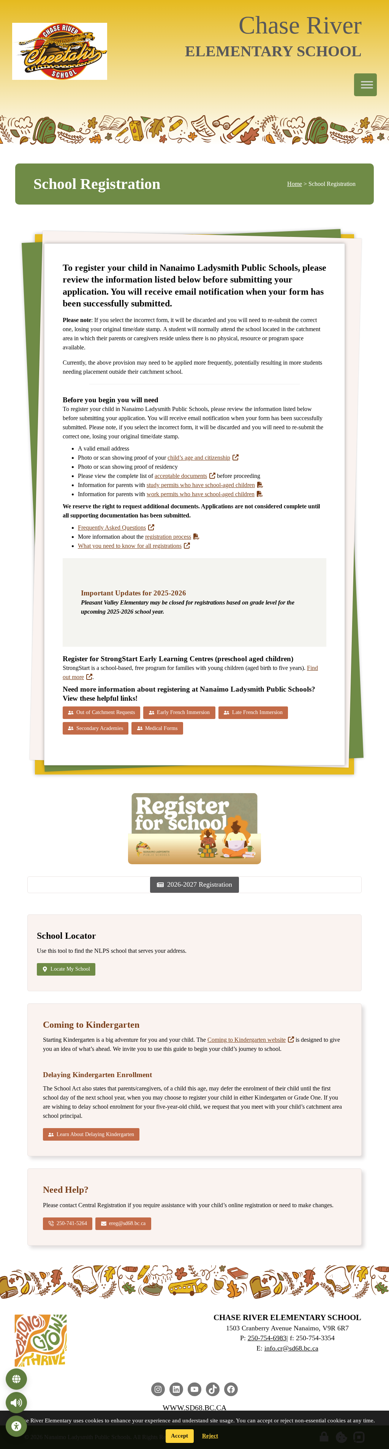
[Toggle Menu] (367, 85)
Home (294, 184)
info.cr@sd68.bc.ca (291, 1348)
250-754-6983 (267, 1338)
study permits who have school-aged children (201, 485)
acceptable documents (181, 476)
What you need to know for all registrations (130, 546)
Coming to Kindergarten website (246, 1039)
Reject (210, 1436)
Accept (179, 1436)
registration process (168, 536)
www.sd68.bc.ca (194, 1407)
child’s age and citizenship (199, 457)
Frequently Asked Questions (112, 527)
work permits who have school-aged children (201, 494)
